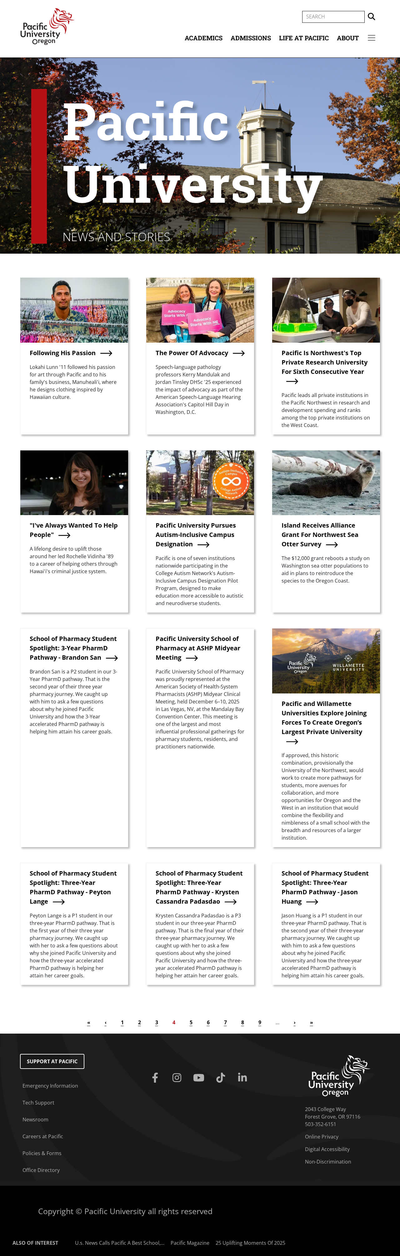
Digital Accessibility (327, 1149)
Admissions (251, 38)
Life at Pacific (304, 38)
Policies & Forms (42, 1153)
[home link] (339, 1075)
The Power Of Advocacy (192, 353)
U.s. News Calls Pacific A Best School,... (119, 1242)
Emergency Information (50, 1085)
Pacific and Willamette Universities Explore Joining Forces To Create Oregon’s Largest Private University (324, 717)
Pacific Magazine (190, 1242)
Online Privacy (321, 1136)
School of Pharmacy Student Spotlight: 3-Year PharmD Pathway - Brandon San (73, 648)
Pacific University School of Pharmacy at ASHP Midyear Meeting (198, 648)
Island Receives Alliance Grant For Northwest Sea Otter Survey (320, 534)
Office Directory (41, 1170)
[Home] (47, 25)
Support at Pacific (52, 1061)
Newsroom (35, 1119)
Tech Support (38, 1102)
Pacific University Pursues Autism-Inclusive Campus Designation (196, 534)
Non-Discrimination (328, 1161)
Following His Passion (63, 353)
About (348, 38)
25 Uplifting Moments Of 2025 (250, 1242)
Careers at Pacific (42, 1136)
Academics (203, 38)
